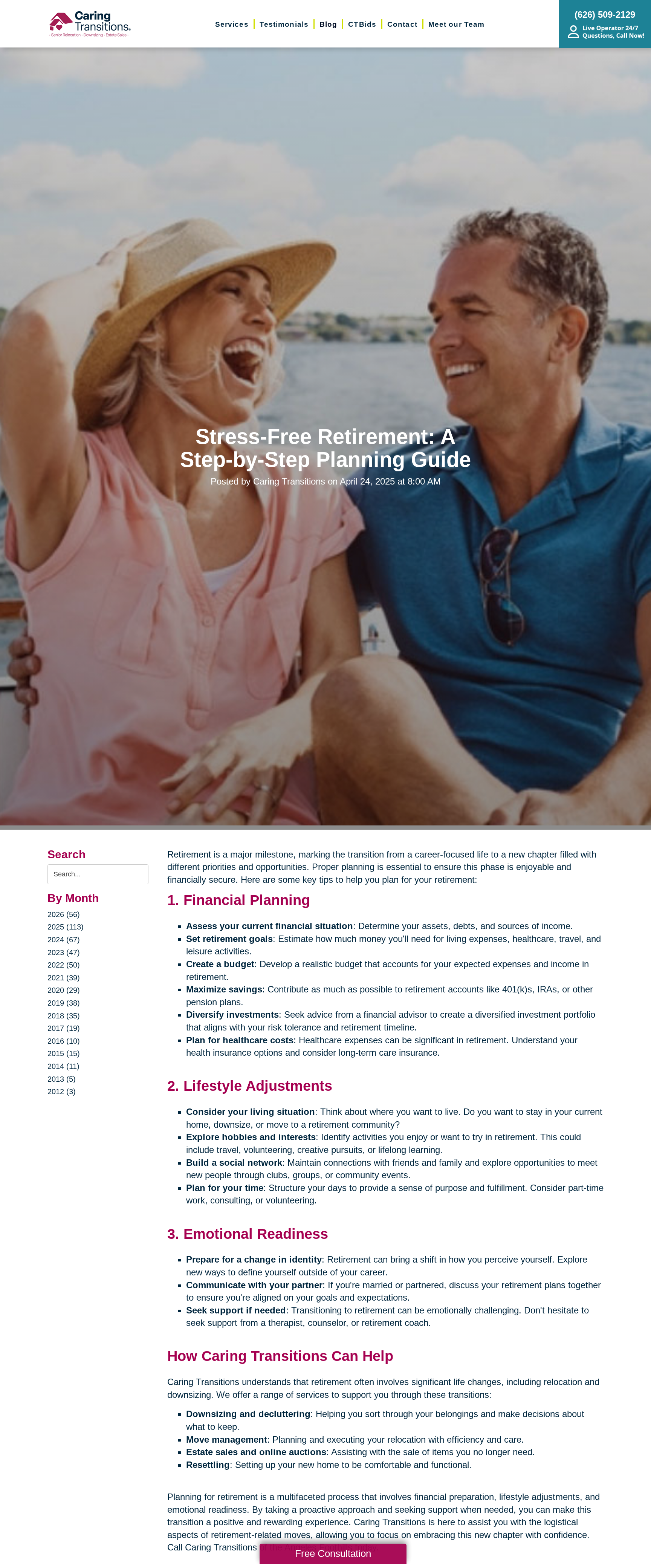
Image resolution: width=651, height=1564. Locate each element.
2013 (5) (61, 1079)
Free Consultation (333, 1553)
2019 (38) (63, 1003)
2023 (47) (63, 952)
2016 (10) (63, 1041)
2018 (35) (63, 1016)
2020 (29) (63, 990)
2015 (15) (63, 1053)
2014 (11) (63, 1066)
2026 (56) (63, 914)
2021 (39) (63, 978)
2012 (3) (61, 1091)
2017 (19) (63, 1028)
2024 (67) (63, 940)
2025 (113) (65, 927)
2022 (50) (63, 965)
